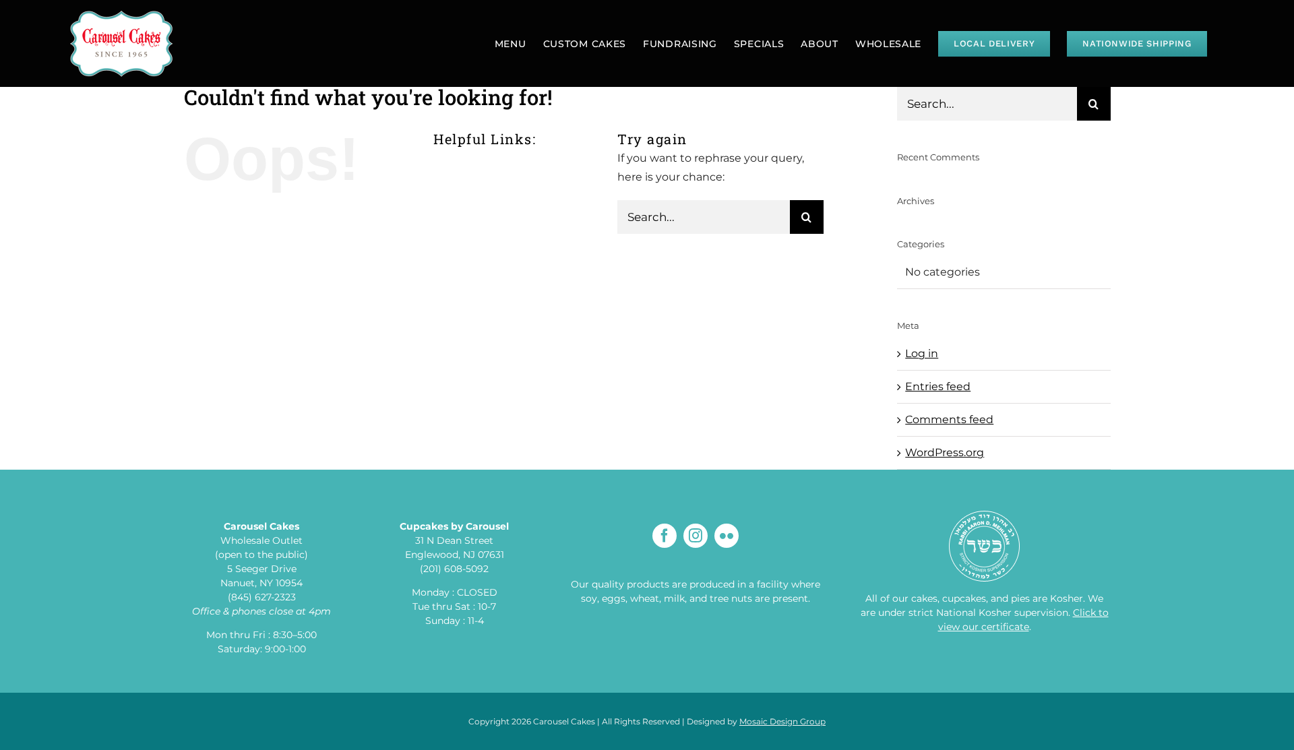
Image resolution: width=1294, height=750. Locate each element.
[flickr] (726, 536)
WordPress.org (944, 452)
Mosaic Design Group (782, 721)
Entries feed (937, 386)
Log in (921, 353)
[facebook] (664, 536)
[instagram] (695, 536)
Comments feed (949, 419)
